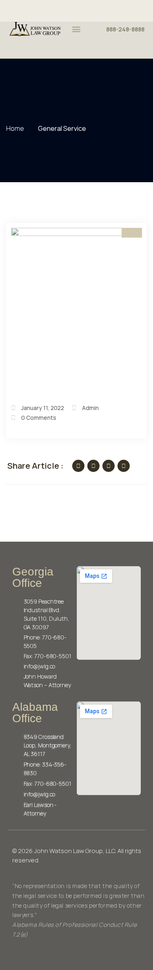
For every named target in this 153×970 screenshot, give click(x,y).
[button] (76, 29)
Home (16, 128)
